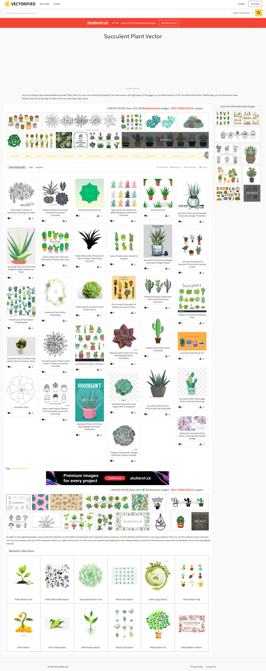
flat (164, 155)
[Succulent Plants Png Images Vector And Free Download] (192, 382)
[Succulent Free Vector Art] (192, 341)
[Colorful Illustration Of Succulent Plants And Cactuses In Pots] (192, 245)
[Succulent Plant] (21, 390)
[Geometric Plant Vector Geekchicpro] (55, 292)
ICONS (57, 3)
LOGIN (241, 3)
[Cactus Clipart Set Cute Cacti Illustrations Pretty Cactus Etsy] (55, 242)
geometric (152, 155)
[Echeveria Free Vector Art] (89, 193)
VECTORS (44, 3)
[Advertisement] (133, 65)
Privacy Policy (196, 666)
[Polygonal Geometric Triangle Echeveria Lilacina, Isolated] (123, 435)
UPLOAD (255, 3)
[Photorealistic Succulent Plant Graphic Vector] (89, 290)
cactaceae (176, 155)
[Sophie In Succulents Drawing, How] (192, 297)
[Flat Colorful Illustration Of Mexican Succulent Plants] (123, 287)
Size (31, 167)
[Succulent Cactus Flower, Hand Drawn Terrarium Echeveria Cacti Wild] (55, 344)
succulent (14, 155)
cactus (38, 155)
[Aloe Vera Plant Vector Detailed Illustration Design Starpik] (158, 241)
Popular (39, 167)
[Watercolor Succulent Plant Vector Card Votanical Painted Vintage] (192, 423)
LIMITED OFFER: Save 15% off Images (138, 108)
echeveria (123, 155)
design (109, 155)
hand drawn (94, 155)
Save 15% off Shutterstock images (237, 106)
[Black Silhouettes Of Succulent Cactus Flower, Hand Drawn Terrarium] (89, 239)
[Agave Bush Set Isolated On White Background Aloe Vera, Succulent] (123, 193)
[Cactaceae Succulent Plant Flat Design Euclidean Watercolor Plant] (21, 245)
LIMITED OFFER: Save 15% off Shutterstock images (140, 490)
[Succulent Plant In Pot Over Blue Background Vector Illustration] (89, 400)
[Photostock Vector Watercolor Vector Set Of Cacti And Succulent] (158, 285)
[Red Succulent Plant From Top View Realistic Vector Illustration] (123, 336)
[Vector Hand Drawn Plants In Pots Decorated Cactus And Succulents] (55, 393)
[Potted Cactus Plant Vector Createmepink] (21, 302)
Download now (169, 22)
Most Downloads (17, 167)
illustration (52, 155)
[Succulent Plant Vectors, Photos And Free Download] (158, 384)
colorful (137, 155)
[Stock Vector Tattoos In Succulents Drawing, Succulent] (21, 193)
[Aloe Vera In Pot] (158, 193)
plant (27, 155)
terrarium (192, 155)
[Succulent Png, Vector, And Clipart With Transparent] (123, 387)
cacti (80, 155)
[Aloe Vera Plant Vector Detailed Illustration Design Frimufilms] (192, 195)
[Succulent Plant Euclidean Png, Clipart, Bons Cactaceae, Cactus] (21, 346)
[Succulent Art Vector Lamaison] (89, 342)
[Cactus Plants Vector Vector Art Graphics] (123, 241)
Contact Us (211, 666)
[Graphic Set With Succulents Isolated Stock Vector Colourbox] (55, 193)
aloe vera (68, 155)
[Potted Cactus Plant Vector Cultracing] (158, 331)
